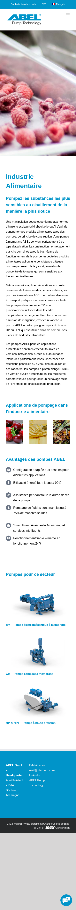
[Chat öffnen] (66, 900)
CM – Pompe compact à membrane (29, 673)
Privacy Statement (32, 823)
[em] (38, 587)
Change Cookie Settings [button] (56, 823)
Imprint (17, 823)
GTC (9, 823)
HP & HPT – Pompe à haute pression (31, 722)
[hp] (38, 685)
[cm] (38, 636)
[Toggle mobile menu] (68, 15)
